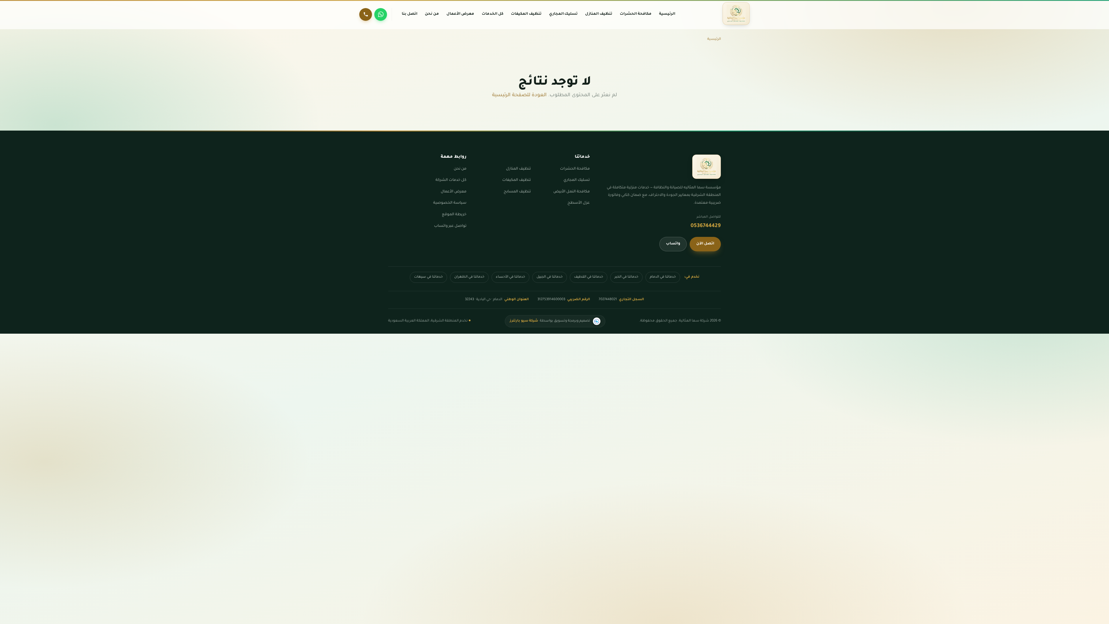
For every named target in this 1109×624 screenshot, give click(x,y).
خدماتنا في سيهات (428, 277)
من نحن (460, 169)
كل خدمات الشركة (451, 180)
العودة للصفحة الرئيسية (519, 95)
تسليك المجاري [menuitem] (563, 14)
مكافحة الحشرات (575, 169)
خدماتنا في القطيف (588, 277)
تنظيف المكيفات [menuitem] (526, 14)
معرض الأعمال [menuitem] (460, 14)
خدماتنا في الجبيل (550, 277)
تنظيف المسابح (517, 192)
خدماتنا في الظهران (469, 277)
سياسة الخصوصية (449, 203)
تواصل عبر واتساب (450, 226)
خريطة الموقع (454, 215)
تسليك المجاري (576, 180)
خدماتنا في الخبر (626, 277)
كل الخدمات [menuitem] (492, 14)
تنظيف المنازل (518, 169)
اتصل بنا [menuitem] (409, 14)
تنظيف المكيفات (516, 180)
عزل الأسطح (578, 203)
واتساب (673, 244)
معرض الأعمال (453, 192)
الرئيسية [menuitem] (667, 14)
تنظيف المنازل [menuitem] (598, 14)
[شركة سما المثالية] (736, 13)
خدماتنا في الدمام (663, 277)
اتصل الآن (705, 244)
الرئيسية (714, 39)
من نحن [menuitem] (432, 14)
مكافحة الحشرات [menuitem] (636, 14)
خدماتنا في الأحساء (510, 277)
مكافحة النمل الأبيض (571, 192)
